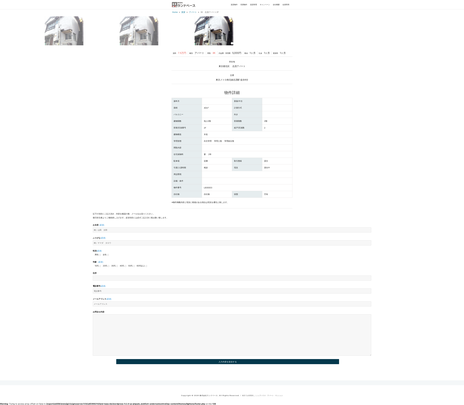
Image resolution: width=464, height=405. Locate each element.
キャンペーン (265, 4)
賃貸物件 (234, 4)
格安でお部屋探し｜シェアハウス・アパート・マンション (262, 395)
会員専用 (286, 4)
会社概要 (276, 4)
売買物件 (243, 4)
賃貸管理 (253, 4)
